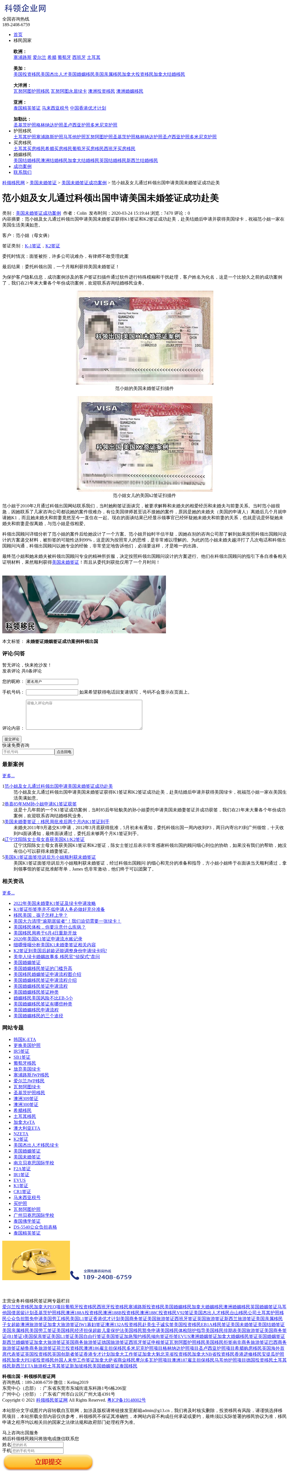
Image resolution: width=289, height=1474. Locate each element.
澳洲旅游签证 (33, 1324)
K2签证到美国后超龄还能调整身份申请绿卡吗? (60, 950)
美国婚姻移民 (81, 74)
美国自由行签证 (90, 1336)
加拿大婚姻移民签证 (237, 1336)
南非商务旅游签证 (251, 1342)
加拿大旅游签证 (63, 1324)
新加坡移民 (81, 1366)
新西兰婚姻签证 (18, 1342)
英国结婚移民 (112, 160)
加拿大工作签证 (126, 1354)
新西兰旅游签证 (240, 1318)
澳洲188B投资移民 (121, 1312)
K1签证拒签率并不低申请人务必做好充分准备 (59, 909)
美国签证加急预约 (124, 1336)
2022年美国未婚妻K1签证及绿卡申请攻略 (55, 903)
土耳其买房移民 (29, 148)
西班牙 (79, 57)
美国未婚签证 (43, 182)
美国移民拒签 (219, 1342)
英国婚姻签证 (263, 1306)
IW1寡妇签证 (92, 1324)
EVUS (20, 1180)
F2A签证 (22, 1168)
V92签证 (185, 1312)
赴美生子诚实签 (158, 1324)
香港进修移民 (248, 1354)
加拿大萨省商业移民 (115, 1360)
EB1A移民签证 (216, 1324)
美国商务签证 (133, 1318)
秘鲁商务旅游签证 (38, 1348)
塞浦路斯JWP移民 (31, 1075)
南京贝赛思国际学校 (34, 1162)
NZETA (21, 1133)
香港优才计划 (106, 1318)
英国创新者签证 (68, 1354)
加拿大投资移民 (138, 74)
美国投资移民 (27, 74)
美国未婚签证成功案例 (84, 182)
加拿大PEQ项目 (49, 1306)
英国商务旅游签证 (83, 1342)
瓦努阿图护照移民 (32, 91)
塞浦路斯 (23, 57)
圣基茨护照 (25, 125)
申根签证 (160, 1342)
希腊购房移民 (248, 1348)
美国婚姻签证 (27, 962)
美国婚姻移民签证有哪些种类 (43, 1004)
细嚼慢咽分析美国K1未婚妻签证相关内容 (55, 944)
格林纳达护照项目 (181, 1348)
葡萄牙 (64, 57)
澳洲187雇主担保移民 (193, 1360)
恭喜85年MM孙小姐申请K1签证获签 (41, 804)
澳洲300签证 (26, 1104)
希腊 (51, 57)
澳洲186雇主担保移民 (105, 1348)
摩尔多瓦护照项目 (153, 1360)
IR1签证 (21, 1174)
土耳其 (93, 57)
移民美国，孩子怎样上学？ (41, 915)
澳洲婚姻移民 (129, 91)
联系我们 (23, 172)
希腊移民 (23, 1110)
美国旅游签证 (160, 1318)
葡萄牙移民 (25, 1063)
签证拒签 (169, 1336)
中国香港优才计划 (88, 108)
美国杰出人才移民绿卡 (36, 1145)
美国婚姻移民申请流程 (36, 1009)
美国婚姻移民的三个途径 (38, 1015)
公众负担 (16, 1318)
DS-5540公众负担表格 (35, 1227)
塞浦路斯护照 (49, 136)
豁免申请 (34, 1318)
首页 (18, 34)
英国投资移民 (38, 1354)
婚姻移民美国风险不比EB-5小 (43, 998)
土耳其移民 (25, 1116)
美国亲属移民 (108, 74)
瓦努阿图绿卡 (27, 1086)
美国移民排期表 (221, 1330)
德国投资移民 (259, 1360)
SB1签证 (22, 1057)
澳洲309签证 (26, 1098)
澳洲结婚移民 (54, 160)
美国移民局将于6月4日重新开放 (45, 933)
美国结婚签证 (271, 1324)
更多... (8, 775)
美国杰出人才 (54, 74)
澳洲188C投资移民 (158, 1312)
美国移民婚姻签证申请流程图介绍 (47, 974)
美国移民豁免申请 (142, 1330)
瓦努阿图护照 (99, 136)
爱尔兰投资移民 (18, 1306)
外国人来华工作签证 (74, 1360)
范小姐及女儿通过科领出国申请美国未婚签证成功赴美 (59, 786)
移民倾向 (151, 1336)
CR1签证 (22, 1191)
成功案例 (23, 166)
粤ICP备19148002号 (126, 1400)
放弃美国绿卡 (27, 1069)
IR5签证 (21, 1051)
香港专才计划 (97, 1354)
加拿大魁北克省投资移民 (167, 1354)
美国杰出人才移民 (212, 1312)
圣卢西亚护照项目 (217, 1348)
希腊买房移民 (58, 148)
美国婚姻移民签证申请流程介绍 (45, 980)
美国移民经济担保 (74, 1330)
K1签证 (21, 1185)
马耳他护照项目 (230, 1360)
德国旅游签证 (115, 1342)
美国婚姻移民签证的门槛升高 (43, 968)
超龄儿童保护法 (108, 1330)
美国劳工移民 (56, 1318)
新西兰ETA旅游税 (29, 1366)
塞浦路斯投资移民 (146, 1306)
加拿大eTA (24, 1122)
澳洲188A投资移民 (84, 1312)
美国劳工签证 (42, 1330)
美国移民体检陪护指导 (182, 1330)
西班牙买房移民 (119, 148)
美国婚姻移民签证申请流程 (41, 986)
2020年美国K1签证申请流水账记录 (48, 938)
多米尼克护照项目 (144, 1348)
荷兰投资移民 (70, 1348)
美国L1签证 (81, 1318)
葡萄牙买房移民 (88, 148)
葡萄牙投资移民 (81, 1306)
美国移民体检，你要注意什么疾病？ (50, 927)
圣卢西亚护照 (76, 125)
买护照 (20, 1203)
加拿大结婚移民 (169, 74)
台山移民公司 (243, 1312)
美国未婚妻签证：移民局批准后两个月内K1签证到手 (57, 821)
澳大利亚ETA (27, 1128)
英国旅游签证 (210, 1318)
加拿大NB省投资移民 (213, 1354)
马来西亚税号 (55, 108)
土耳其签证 (58, 1366)
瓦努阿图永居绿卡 (69, 91)
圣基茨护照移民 (29, 1092)
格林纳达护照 (49, 125)
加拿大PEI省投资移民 (32, 1360)
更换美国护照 (27, 1045)
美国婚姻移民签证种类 (36, 992)
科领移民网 (13, 182)
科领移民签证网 (52, 1400)
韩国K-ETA (25, 1039)
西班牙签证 (185, 1318)
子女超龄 (11, 1324)
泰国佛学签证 (27, 1221)
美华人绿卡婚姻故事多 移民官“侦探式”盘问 (57, 956)
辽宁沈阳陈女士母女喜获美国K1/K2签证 (45, 839)
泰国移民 (128, 1366)
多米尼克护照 (103, 125)
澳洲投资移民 (101, 91)
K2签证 (52, 245)
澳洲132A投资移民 (123, 1324)
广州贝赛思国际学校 (34, 1215)
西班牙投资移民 (112, 1306)
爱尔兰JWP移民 (29, 1080)
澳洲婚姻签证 (203, 1336)
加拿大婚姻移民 (207, 1306)
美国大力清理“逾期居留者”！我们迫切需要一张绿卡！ (67, 921)
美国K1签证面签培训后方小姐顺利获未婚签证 (50, 857)
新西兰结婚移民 (142, 160)
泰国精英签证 (27, 108)
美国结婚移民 (27, 160)
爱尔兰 (39, 57)
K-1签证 (33, 245)
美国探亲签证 (37, 1336)
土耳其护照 (25, 136)
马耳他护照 (74, 136)
